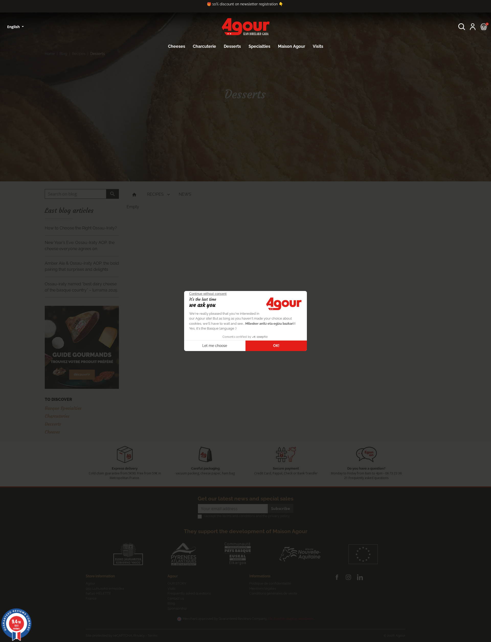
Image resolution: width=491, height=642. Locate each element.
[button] (461, 26)
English (14, 26)
